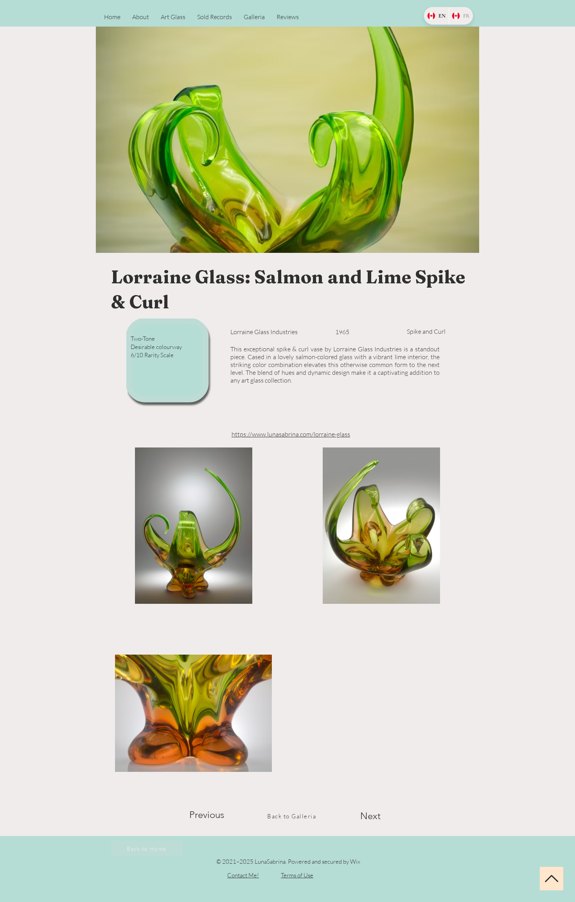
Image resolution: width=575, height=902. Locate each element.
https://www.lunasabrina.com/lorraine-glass (291, 434)
